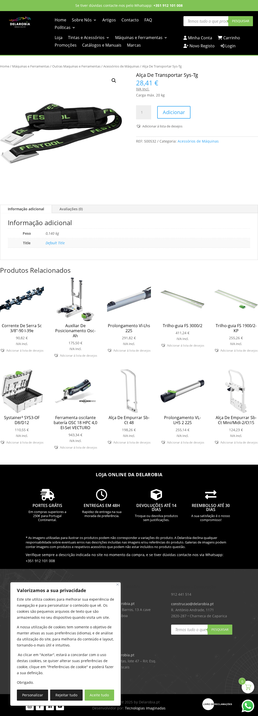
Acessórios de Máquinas (121, 66)
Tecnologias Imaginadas (145, 708)
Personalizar (32, 695)
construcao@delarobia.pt (192, 603)
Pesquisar (240, 21)
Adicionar (174, 112)
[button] (113, 80)
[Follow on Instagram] (30, 706)
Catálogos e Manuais (101, 45)
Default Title (55, 243)
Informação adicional (26, 209)
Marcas (134, 45)
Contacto (130, 20)
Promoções (66, 45)
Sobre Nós (82, 20)
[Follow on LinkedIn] (50, 706)
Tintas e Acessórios (86, 38)
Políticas (63, 28)
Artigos (109, 20)
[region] (65, 644)
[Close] (117, 584)
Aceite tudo (99, 695)
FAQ (148, 20)
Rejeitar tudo (66, 695)
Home (60, 20)
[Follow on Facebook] (40, 706)
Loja (58, 38)
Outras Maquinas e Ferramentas (76, 66)
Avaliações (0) (71, 209)
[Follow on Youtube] (60, 706)
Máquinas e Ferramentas (139, 38)
